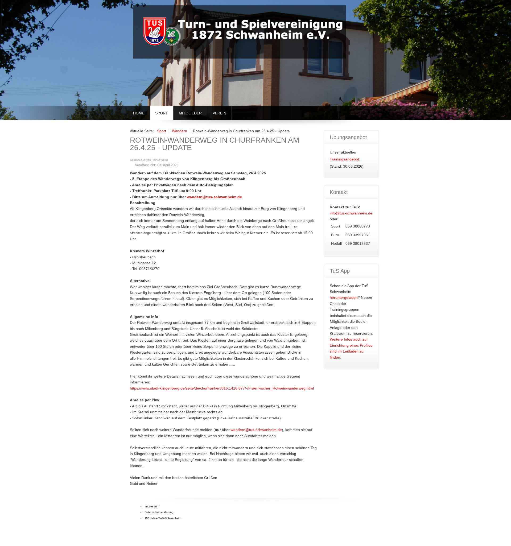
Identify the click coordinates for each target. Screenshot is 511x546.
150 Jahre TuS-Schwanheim (163, 518)
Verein (219, 113)
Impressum (152, 506)
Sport (161, 113)
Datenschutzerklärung (159, 512)
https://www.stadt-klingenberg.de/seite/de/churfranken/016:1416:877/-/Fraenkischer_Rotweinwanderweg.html (222, 388)
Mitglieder (190, 113)
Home (138, 113)
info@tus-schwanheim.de (351, 213)
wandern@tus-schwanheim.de (214, 197)
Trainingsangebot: (345, 159)
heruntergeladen (344, 297)
